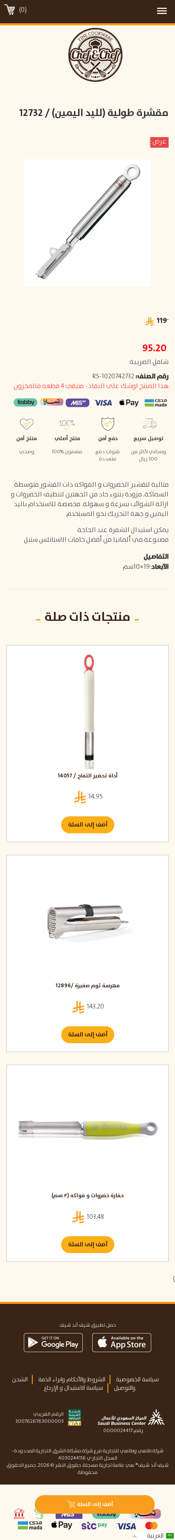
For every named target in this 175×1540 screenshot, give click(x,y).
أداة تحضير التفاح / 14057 (88, 776)
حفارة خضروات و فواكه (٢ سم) (87, 1196)
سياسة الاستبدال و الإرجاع (73, 1388)
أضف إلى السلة (87, 824)
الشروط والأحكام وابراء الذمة (71, 1379)
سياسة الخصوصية (137, 1379)
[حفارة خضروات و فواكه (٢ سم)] (87, 1130)
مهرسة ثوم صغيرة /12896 (88, 986)
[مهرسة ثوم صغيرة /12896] (87, 921)
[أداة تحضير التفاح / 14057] (87, 711)
